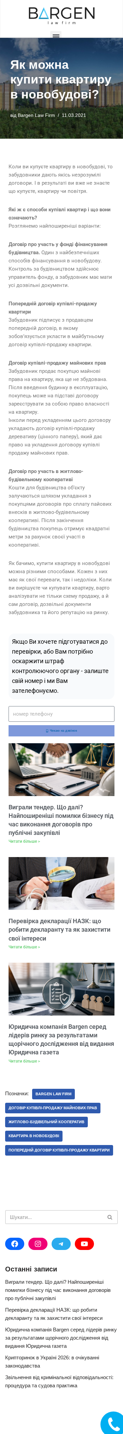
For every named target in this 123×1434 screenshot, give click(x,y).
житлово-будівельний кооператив (46, 1122)
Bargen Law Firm (36, 115)
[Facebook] (14, 1244)
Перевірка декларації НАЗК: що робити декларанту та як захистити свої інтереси (59, 929)
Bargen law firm (53, 1094)
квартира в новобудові (34, 1136)
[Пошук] (110, 1217)
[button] (56, 36)
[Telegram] (61, 1244)
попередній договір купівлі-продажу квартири (59, 1150)
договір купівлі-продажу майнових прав (53, 1108)
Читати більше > (24, 841)
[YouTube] (84, 1244)
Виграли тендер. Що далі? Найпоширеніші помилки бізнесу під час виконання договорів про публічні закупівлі (58, 1290)
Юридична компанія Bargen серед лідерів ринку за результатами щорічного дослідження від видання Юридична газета (61, 1338)
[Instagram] (37, 1244)
